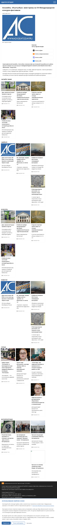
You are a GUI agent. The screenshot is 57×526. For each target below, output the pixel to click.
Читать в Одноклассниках (41, 54)
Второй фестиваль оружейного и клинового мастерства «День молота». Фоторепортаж (7, 438)
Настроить (29, 523)
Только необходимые (18, 523)
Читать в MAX (38, 57)
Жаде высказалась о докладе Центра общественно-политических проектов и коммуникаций (38, 401)
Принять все (6, 523)
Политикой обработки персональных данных (43, 505)
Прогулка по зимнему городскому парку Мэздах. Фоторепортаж (38, 466)
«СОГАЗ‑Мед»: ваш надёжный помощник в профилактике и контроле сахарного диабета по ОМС (38, 366)
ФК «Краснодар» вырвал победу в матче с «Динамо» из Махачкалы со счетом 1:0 (23, 161)
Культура (34, 45)
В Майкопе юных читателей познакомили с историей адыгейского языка (8, 124)
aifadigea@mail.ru (18, 497)
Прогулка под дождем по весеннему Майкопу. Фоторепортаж (38, 436)
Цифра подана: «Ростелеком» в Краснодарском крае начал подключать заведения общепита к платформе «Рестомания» (7, 367)
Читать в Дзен (38, 50)
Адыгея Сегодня (7, 2)
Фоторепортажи (7, 419)
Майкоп (4, 142)
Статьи (3, 347)
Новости (4, 280)
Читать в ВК (38, 61)
